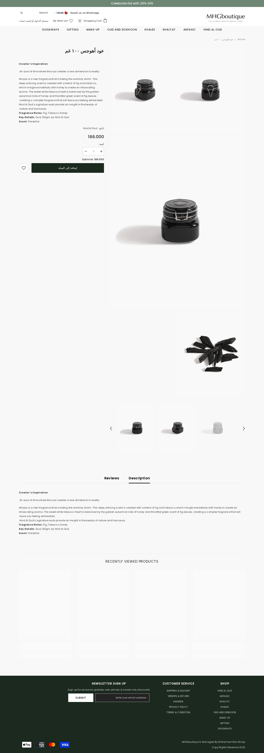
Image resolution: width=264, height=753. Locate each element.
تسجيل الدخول (41, 20)
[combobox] (37, 13)
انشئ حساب (25, 20)
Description (139, 478)
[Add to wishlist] (24, 168)
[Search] (34, 13)
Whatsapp (92, 12)
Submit (80, 698)
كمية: (101, 144)
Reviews (111, 478)
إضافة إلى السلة (67, 168)
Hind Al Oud (90, 128)
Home (241, 39)
